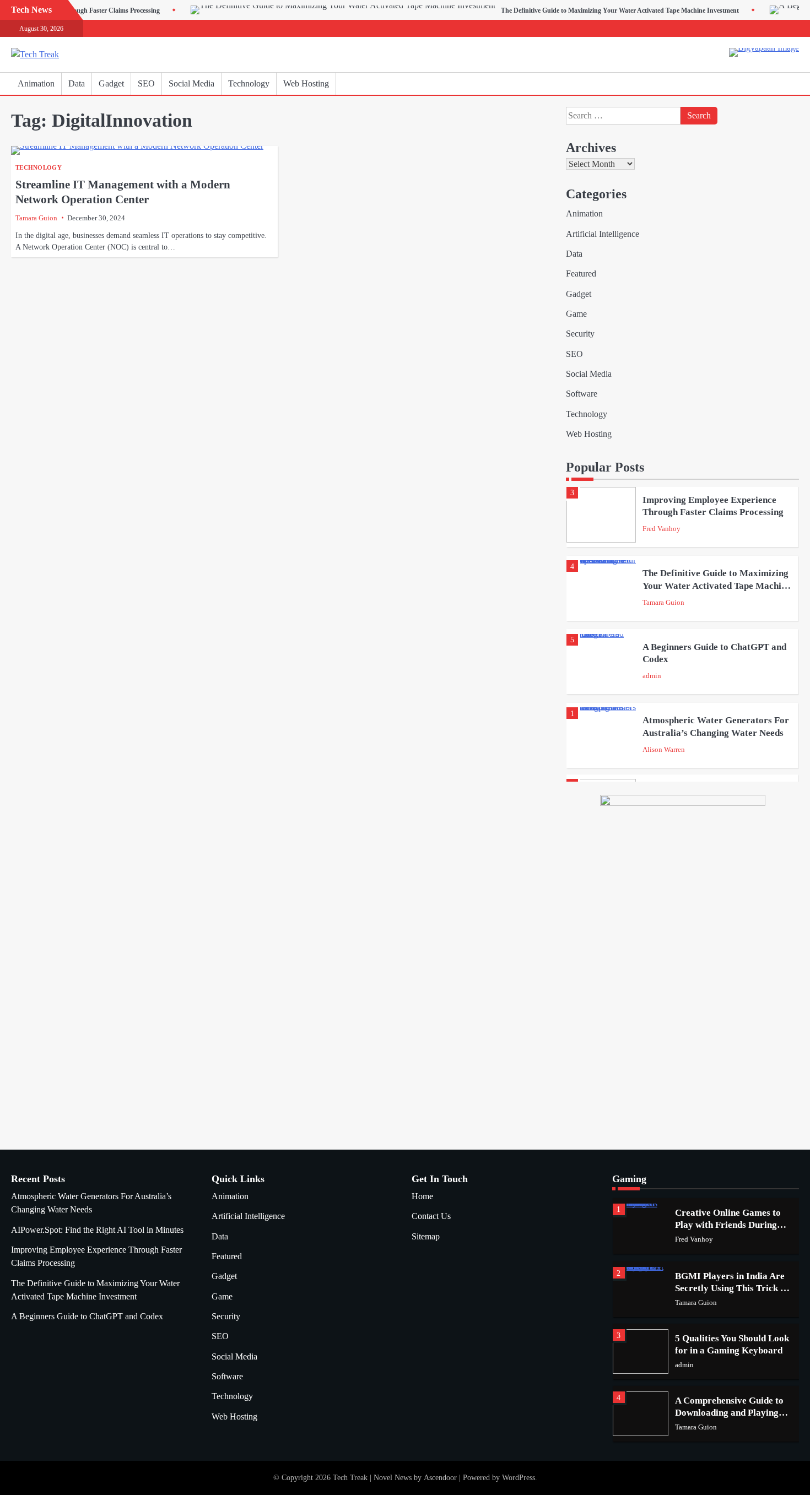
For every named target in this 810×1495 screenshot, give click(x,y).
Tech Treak (350, 1477)
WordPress (518, 1477)
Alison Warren (663, 750)
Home (422, 1196)
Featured (581, 274)
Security (580, 334)
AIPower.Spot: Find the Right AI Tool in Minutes (97, 1230)
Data (76, 84)
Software (581, 394)
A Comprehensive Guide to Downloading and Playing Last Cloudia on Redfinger (729, 1413)
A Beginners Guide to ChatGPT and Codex (87, 1316)
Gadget (111, 84)
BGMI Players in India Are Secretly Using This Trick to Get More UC (732, 1288)
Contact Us (431, 1216)
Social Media (191, 84)
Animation (36, 84)
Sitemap (426, 1237)
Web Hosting (306, 84)
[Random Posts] (774, 83)
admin (651, 676)
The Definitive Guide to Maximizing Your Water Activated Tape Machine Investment (570, 10)
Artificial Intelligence (602, 234)
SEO (146, 84)
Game (576, 314)
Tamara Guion (36, 218)
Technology (248, 84)
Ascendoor (440, 1477)
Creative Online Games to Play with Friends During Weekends (728, 1225)
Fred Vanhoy (661, 529)
